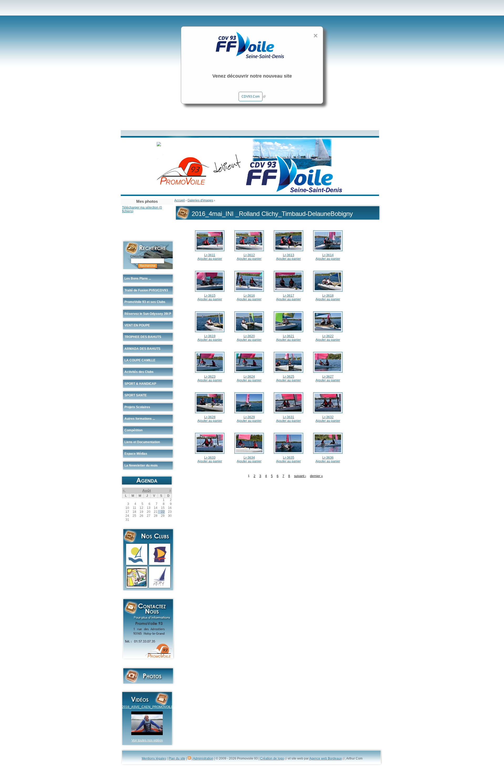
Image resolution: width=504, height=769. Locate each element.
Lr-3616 (249, 295)
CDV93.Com (251, 96)
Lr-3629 (249, 417)
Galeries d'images (200, 200)
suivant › (300, 476)
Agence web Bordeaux (325, 758)
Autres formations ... (139, 419)
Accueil (179, 200)
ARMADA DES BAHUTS (142, 349)
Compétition (133, 430)
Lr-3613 (288, 255)
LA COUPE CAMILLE (139, 360)
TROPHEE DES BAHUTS (142, 337)
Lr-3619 (210, 336)
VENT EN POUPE (137, 325)
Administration (203, 758)
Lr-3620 (249, 336)
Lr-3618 (328, 295)
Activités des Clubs (139, 372)
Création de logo (272, 758)
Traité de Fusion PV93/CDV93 (146, 290)
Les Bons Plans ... (137, 278)
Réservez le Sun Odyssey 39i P (147, 314)
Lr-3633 (210, 457)
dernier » (316, 476)
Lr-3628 (210, 417)
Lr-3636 (328, 457)
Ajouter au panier (209, 259)
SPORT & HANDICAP (140, 384)
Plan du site (177, 758)
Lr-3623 (210, 376)
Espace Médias (135, 454)
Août (146, 490)
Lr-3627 (328, 376)
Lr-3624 (249, 376)
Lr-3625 (288, 376)
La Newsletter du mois (141, 465)
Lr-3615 (210, 295)
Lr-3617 (288, 295)
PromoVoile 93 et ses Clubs (144, 302)
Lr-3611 (209, 255)
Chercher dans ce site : (147, 256)
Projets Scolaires (137, 407)
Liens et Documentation (142, 442)
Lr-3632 (328, 417)
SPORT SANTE (135, 395)
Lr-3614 (328, 255)
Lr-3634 (249, 457)
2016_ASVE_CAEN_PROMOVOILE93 (149, 707)
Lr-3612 (249, 255)
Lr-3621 (288, 336)
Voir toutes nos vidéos (147, 740)
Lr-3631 (288, 417)
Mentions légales (154, 758)
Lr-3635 (288, 457)
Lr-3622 (328, 336)
